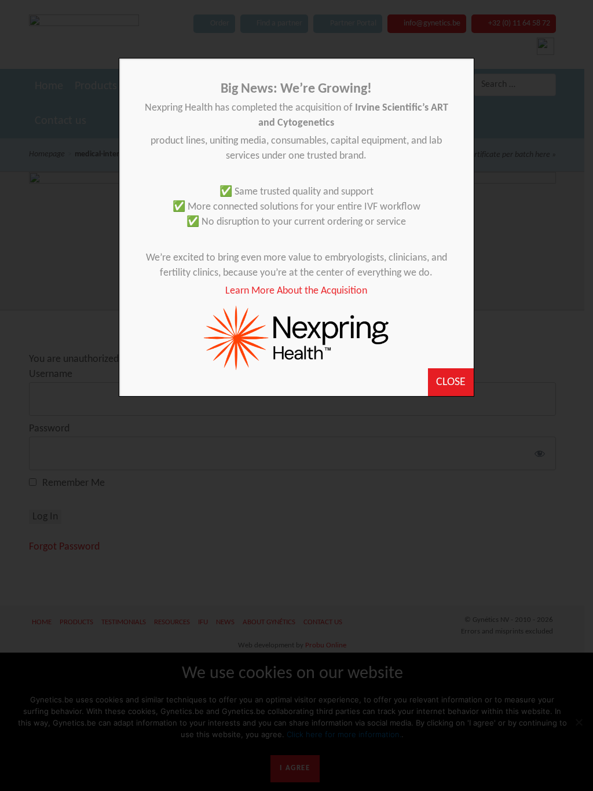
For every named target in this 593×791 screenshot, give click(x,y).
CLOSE (451, 382)
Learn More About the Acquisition (296, 290)
